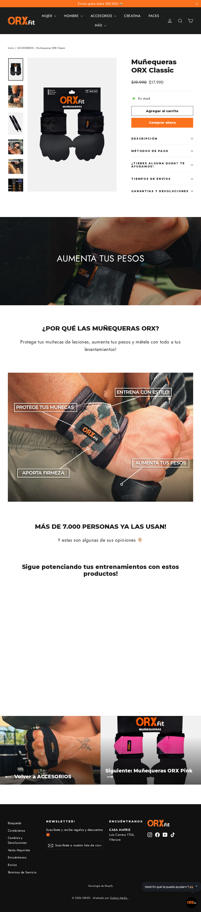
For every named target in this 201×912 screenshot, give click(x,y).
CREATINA (132, 15)
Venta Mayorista (19, 850)
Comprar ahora (162, 122)
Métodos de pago (150, 151)
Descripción (144, 138)
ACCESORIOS (101, 15)
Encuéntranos (17, 857)
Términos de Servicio (22, 872)
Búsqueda (14, 823)
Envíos (12, 865)
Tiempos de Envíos (151, 178)
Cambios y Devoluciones (17, 840)
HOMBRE (72, 15)
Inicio (11, 48)
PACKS (154, 15)
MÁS (99, 25)
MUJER (47, 15)
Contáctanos (16, 830)
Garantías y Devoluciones (160, 191)
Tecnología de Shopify (100, 886)
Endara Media (119, 898)
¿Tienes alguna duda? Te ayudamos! (158, 165)
